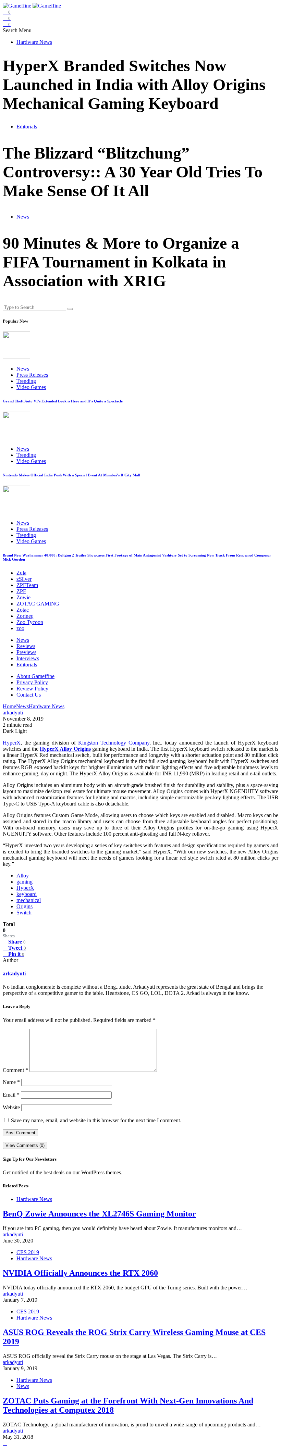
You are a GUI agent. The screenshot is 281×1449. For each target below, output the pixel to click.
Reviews (25, 646)
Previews (26, 652)
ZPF (21, 591)
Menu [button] (25, 30)
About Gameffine (35, 676)
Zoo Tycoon (29, 622)
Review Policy (32, 688)
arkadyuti (14, 973)
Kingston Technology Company (113, 743)
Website (11, 1107)
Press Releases (32, 375)
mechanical (28, 900)
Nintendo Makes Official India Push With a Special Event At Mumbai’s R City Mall (71, 475)
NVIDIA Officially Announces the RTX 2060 (80, 1273)
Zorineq (25, 616)
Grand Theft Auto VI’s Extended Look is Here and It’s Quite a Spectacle (63, 401)
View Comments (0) (25, 1145)
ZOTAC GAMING (37, 604)
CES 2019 (27, 1252)
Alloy (22, 875)
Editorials (26, 126)
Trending (26, 381)
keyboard (26, 894)
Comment (15, 1070)
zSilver (24, 579)
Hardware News (34, 42)
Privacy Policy (32, 682)
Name (11, 1082)
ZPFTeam (27, 585)
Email (11, 1095)
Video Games (31, 387)
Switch (24, 912)
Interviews (27, 658)
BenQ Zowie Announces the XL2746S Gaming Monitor (99, 1213)
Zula (21, 573)
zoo (20, 628)
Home (9, 706)
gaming (24, 882)
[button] (11, 30)
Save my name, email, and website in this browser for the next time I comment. (96, 1120)
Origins (24, 906)
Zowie (23, 597)
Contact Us (28, 695)
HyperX (12, 743)
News (22, 217)
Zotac (22, 610)
